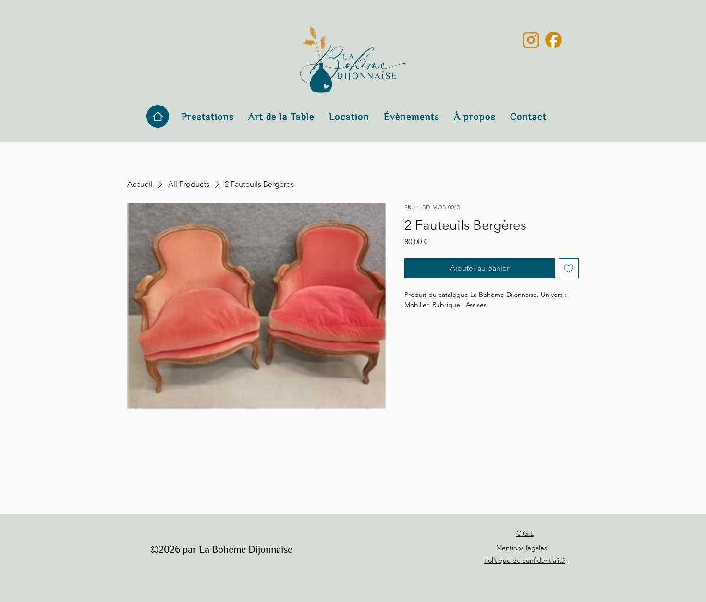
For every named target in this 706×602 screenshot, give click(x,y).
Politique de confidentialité (524, 560)
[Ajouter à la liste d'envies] (569, 268)
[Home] (157, 116)
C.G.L (525, 533)
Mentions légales (521, 547)
